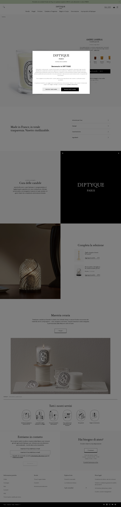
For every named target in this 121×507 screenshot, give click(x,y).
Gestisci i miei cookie (51, 89)
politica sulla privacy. (72, 84)
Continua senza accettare (61, 61)
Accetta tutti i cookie (70, 89)
